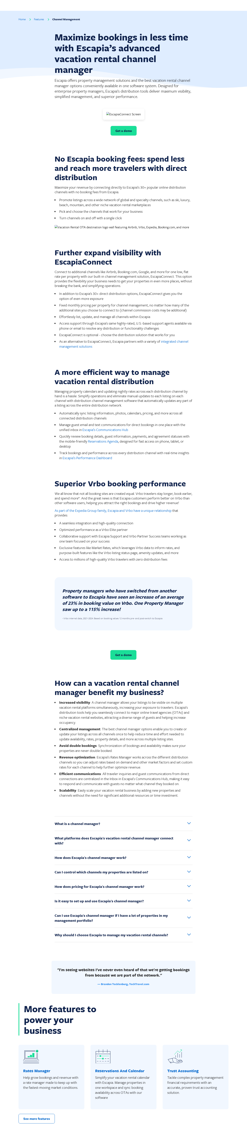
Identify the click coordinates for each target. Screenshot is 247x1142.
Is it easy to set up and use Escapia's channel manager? (99, 901)
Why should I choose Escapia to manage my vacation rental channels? (111, 935)
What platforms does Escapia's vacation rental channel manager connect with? (114, 840)
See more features (36, 1119)
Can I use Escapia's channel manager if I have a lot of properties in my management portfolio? (111, 918)
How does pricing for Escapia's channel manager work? (99, 886)
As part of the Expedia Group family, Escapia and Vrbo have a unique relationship (113, 510)
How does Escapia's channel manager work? (90, 857)
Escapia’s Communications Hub (105, 429)
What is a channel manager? (77, 823)
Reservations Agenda (103, 441)
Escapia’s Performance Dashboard (88, 457)
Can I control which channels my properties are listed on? (101, 872)
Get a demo (123, 131)
